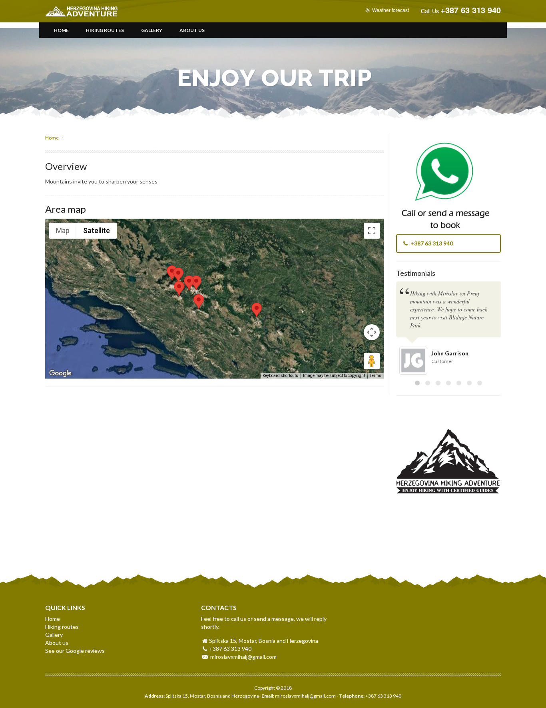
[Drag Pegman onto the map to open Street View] (372, 361)
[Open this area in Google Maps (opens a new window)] (60, 373)
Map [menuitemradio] (63, 230)
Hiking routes (105, 30)
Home (61, 30)
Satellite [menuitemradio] (96, 230)
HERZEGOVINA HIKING (97, 11)
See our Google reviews (75, 650)
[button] (196, 282)
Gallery (151, 30)
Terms (375, 375)
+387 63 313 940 (431, 243)
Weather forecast (390, 9)
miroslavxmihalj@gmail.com (243, 656)
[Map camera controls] (372, 332)
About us (192, 30)
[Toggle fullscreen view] (372, 231)
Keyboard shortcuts (280, 375)
